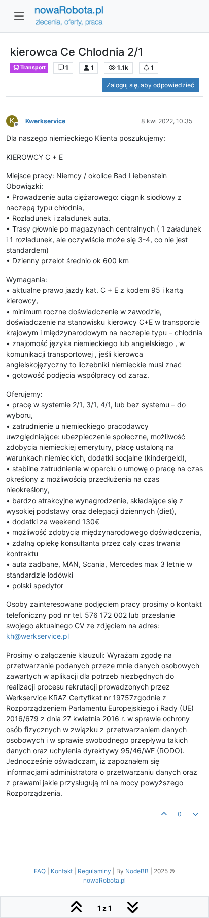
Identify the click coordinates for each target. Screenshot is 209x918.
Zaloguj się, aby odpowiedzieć (150, 85)
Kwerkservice (45, 121)
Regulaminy (94, 871)
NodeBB (137, 871)
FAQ (40, 871)
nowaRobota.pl (104, 880)
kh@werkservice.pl (37, 636)
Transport (32, 67)
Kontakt (62, 871)
